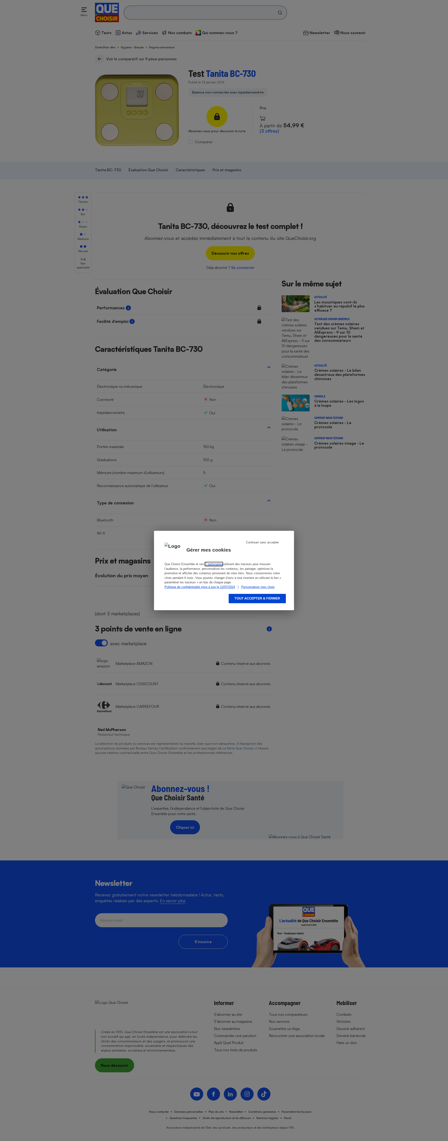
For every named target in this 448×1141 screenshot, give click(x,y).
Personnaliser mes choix (258, 587)
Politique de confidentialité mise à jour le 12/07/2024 (199, 587)
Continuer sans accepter (262, 542)
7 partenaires (214, 564)
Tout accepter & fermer (257, 598)
